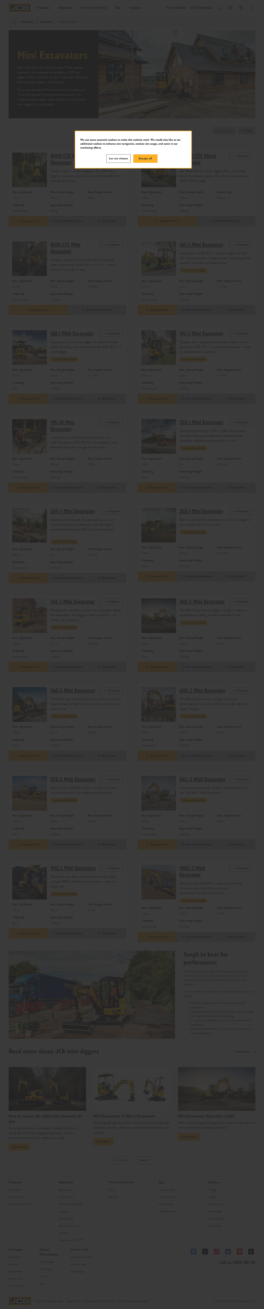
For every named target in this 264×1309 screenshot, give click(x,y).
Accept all (145, 158)
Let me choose (118, 158)
